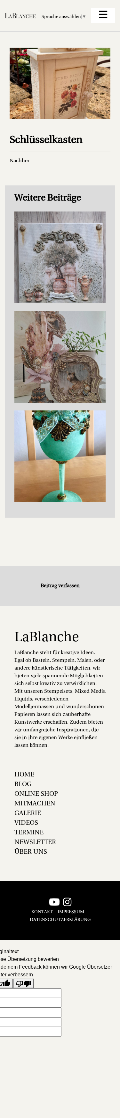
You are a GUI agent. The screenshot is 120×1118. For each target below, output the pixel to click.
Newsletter (35, 842)
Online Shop (36, 794)
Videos (26, 823)
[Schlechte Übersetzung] (23, 984)
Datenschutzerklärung (60, 919)
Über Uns (30, 852)
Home (24, 775)
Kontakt (42, 912)
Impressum (71, 912)
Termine (29, 833)
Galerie (27, 813)
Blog (23, 784)
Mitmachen (34, 804)
